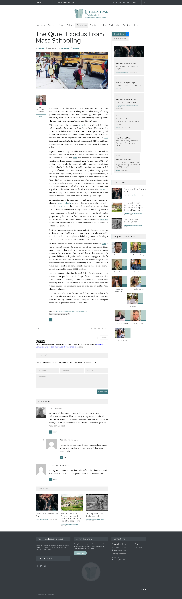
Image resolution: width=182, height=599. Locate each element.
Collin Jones (138, 272)
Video (61, 25)
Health (102, 25)
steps (104, 243)
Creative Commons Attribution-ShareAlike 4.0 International (69, 345)
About (40, 25)
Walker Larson (119, 255)
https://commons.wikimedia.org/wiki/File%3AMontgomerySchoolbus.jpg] (71, 311)
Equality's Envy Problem (126, 102)
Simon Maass (138, 323)
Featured (42, 519)
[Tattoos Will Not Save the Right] (47, 502)
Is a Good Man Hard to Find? (128, 85)
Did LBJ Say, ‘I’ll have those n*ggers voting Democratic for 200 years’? (128, 164)
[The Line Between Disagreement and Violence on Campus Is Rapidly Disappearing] (72, 502)
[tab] (120, 34)
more (81, 125)
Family (93, 25)
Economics (122, 105)
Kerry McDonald (65, 48)
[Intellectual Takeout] (91, 15)
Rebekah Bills (135, 306)
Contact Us (143, 595)
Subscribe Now (80, 553)
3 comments (76, 48)
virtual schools (64, 203)
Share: (39, 328)
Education (82, 25)
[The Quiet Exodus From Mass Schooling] (72, 70)
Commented (120, 39)
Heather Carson (138, 289)
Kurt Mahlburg (138, 255)
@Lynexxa (68, 440)
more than (104, 219)
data (106, 138)
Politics (126, 25)
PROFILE (41, 116)
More (135, 25)
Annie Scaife (122, 340)
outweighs (104, 189)
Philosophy (114, 25)
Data (60, 206)
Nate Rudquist (122, 323)
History (118, 170)
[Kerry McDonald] (41, 100)
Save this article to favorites (59, 314)
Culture (70, 25)
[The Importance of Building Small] (97, 502)
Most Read (119, 34)
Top (142, 589)
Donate (51, 25)
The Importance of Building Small (63, 2)
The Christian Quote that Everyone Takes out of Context (127, 143)
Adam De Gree (119, 272)
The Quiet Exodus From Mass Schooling (70, 37)
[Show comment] (43, 439)
